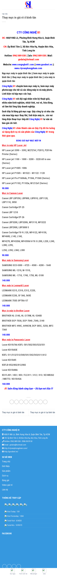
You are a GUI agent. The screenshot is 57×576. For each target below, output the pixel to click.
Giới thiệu (6, 466)
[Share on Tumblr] (40, 402)
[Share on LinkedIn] (36, 402)
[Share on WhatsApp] (12, 402)
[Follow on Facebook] (4, 566)
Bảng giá (5, 480)
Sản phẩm (6, 471)
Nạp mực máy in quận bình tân (16, 73)
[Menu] (3, 4)
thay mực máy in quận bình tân (27, 77)
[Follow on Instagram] (9, 566)
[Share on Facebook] (16, 402)
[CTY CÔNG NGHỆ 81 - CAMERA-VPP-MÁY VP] (28, 4)
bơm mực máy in (31, 86)
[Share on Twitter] (21, 402)
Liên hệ (5, 489)
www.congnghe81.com (23, 64)
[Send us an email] (19, 566)
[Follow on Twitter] (14, 566)
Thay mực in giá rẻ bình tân (13, 412)
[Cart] (53, 5)
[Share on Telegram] (45, 402)
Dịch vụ (5, 475)
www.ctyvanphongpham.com (28, 68)
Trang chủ (6, 461)
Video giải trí (7, 485)
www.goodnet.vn (44, 64)
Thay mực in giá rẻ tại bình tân (42, 412)
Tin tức (5, 14)
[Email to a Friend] (26, 402)
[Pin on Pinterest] (31, 402)
